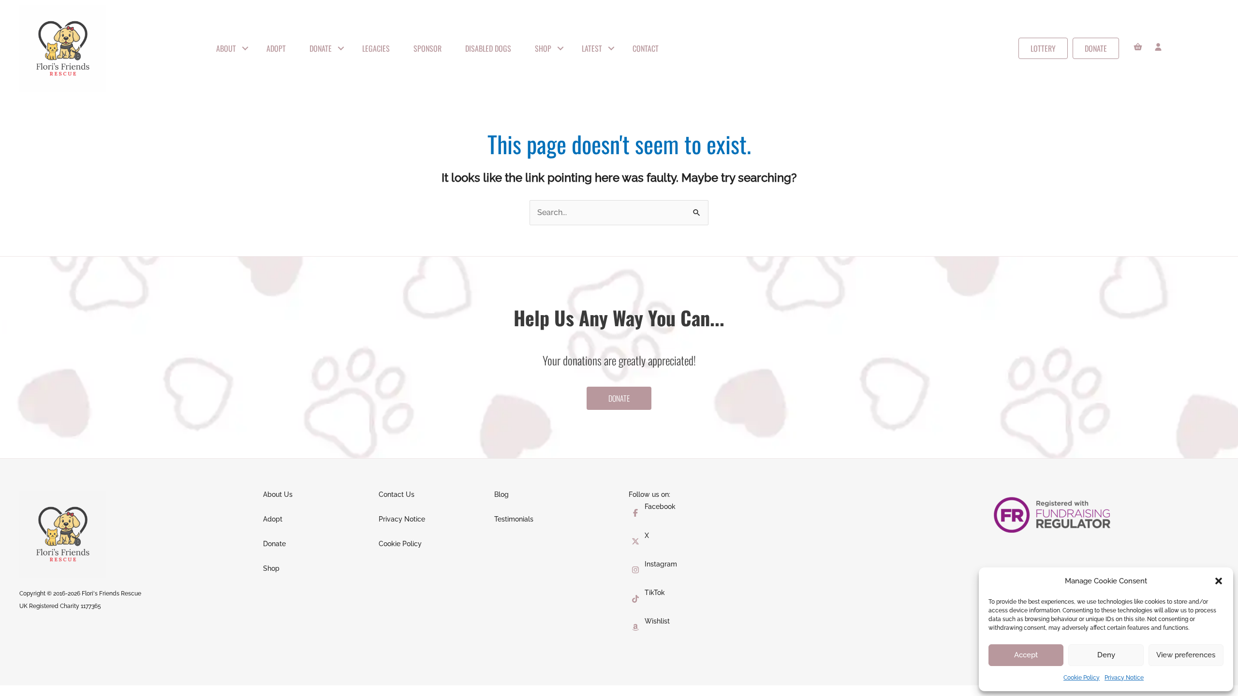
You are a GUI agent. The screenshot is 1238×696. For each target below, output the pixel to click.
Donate (321, 48)
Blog (501, 494)
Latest (592, 48)
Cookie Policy (1081, 677)
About (226, 48)
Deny (1106, 655)
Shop (543, 48)
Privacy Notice (1124, 677)
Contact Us (396, 494)
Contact (646, 48)
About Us (278, 494)
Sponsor (427, 48)
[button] (1218, 581)
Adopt (276, 48)
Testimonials (513, 519)
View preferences (1185, 655)
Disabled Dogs (488, 48)
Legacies (376, 48)
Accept (1026, 655)
